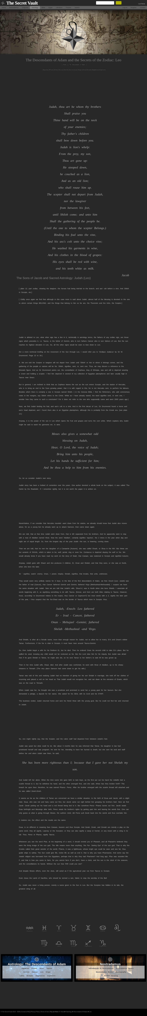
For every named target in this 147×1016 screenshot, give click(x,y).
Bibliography (121, 972)
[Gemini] (66, 69)
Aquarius (30, 931)
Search (77, 7)
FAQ (28, 1011)
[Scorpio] (88, 69)
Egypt (50, 7)
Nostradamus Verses (125, 968)
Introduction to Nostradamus (101, 968)
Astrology (35, 7)
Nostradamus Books (104, 972)
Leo (117, 931)
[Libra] (84, 69)
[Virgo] (79, 69)
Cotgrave (25, 7)
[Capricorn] (102, 69)
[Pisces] (51, 69)
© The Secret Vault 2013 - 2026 (10, 1011)
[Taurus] (60, 69)
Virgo (44, 946)
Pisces (44, 931)
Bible (43, 7)
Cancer (102, 931)
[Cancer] (71, 69)
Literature (59, 7)
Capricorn (102, 946)
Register (133, 7)
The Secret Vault (22, 3)
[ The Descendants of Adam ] (77, 64)
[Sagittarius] (95, 69)
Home (4, 7)
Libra (59, 946)
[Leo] (75, 69)
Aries (59, 931)
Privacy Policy (35, 1011)
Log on (124, 7)
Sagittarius (88, 946)
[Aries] (56, 69)
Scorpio (73, 946)
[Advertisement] (74, 87)
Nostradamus (14, 7)
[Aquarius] (45, 69)
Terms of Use (45, 1011)
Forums (68, 7)
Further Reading (111, 976)
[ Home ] (65, 64)
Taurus (73, 931)
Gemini (88, 931)
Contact (142, 7)
